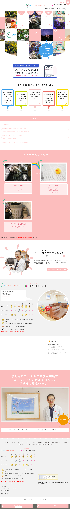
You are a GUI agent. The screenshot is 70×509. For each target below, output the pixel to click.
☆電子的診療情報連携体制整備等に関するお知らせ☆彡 (14, 128)
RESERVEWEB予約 (21, 13)
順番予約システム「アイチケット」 (27, 444)
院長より (47, 442)
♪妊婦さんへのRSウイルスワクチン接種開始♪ (12, 135)
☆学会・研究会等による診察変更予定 (10, 138)
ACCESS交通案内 (48, 13)
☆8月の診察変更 (6, 124)
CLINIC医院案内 (39, 13)
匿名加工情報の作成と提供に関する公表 (47, 444)
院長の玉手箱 (55, 442)
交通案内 (20, 442)
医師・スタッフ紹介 (30, 442)
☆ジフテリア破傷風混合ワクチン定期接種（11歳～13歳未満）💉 (16, 131)
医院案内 (40, 442)
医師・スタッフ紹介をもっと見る (57, 269)
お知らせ (13, 442)
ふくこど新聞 (64, 442)
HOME (6, 442)
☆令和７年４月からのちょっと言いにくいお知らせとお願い (15, 142)
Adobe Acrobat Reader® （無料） (25, 237)
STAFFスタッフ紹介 (30, 13)
